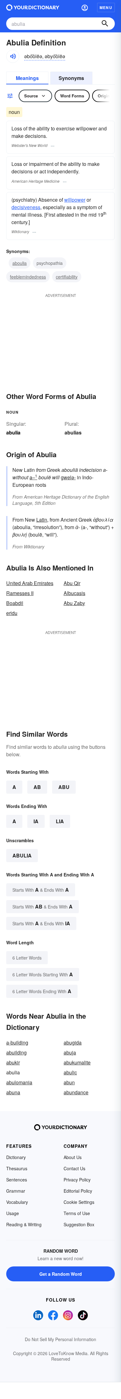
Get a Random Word (60, 1274)
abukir (13, 1062)
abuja (70, 1052)
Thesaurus (16, 1168)
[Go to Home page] (32, 7)
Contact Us (74, 1168)
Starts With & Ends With (40, 889)
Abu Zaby (74, 603)
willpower (74, 199)
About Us (73, 1157)
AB (37, 787)
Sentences (16, 1179)
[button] (84, 7)
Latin (41, 519)
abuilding (16, 1052)
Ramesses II (20, 593)
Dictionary (16, 1157)
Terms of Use (77, 1213)
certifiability (67, 277)
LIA (60, 821)
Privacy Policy (77, 1179)
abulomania (19, 1082)
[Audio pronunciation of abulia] (12, 56)
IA (36, 821)
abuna (13, 1092)
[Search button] (105, 23)
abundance (76, 1092)
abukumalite (77, 1062)
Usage (12, 1213)
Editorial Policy (78, 1191)
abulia (22, 855)
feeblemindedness (28, 277)
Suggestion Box (79, 1224)
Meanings (27, 78)
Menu (106, 7)
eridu (11, 613)
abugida (73, 1042)
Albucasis (74, 593)
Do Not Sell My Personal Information (60, 1339)
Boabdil (14, 603)
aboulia (19, 263)
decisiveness (25, 207)
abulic (70, 1072)
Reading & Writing (24, 1224)
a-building (17, 1042)
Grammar (15, 1191)
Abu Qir (72, 583)
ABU (63, 787)
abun (69, 1082)
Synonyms (71, 78)
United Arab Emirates (29, 583)
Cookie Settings (79, 1202)
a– (33, 477)
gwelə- (68, 477)
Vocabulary (17, 1202)
